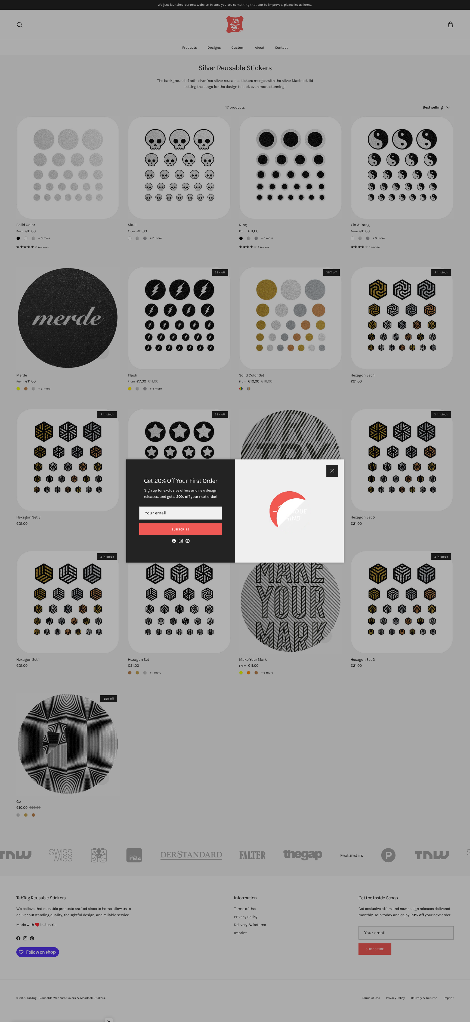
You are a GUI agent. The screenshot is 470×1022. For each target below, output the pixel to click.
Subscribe (180, 529)
